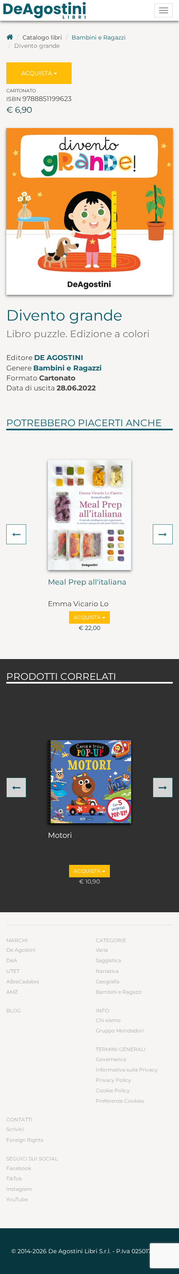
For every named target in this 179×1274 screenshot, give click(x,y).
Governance (111, 1059)
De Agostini (58, 357)
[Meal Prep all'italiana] (89, 515)
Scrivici (15, 1129)
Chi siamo (108, 1020)
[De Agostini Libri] (9, 37)
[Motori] (89, 781)
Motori (60, 836)
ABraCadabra (22, 981)
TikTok (14, 1178)
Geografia (107, 981)
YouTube (17, 1199)
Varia (102, 950)
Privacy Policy (113, 1080)
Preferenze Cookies (120, 1101)
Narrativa (107, 971)
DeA (11, 960)
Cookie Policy (113, 1090)
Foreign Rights (24, 1140)
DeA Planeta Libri (47, 10)
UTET (13, 971)
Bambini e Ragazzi (99, 37)
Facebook (18, 1168)
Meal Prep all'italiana (87, 582)
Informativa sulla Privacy (127, 1070)
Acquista (37, 73)
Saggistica (108, 960)
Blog (13, 1010)
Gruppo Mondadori (120, 1030)
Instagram (19, 1189)
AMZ (12, 992)
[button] (16, 534)
